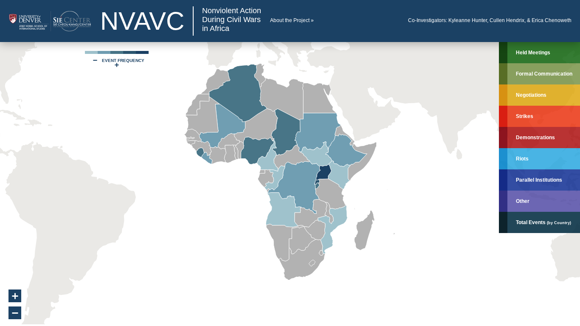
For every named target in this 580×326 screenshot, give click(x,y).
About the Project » (292, 20)
